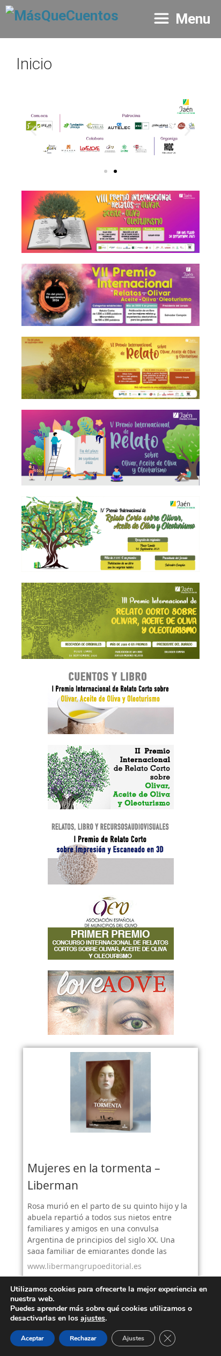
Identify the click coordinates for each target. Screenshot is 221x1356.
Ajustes (133, 1338)
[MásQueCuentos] (62, 19)
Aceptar (32, 1338)
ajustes (92, 1318)
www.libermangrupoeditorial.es (84, 1266)
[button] (33, 130)
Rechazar (83, 1338)
